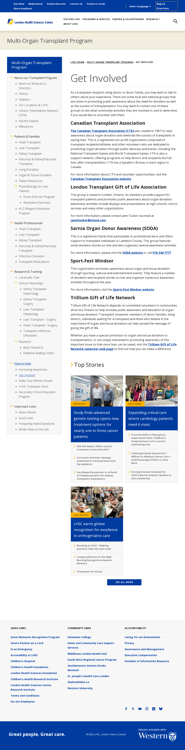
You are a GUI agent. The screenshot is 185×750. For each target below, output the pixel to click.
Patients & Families (27, 136)
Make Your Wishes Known (36, 381)
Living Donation (29, 169)
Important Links (25, 406)
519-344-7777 (161, 253)
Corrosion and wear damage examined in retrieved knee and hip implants (96, 461)
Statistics (24, 99)
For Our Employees (23, 701)
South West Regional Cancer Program (92, 659)
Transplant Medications (34, 262)
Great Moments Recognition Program (35, 637)
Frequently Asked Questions (37, 424)
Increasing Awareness (33, 369)
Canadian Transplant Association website (101, 179)
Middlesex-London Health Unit (87, 653)
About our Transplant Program (35, 78)
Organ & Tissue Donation (35, 175)
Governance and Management (144, 649)
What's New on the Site (34, 429)
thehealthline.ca (78, 682)
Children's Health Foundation (29, 667)
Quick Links (26, 418)
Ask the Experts (29, 121)
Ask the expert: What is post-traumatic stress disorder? (95, 448)
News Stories (27, 412)
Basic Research (33, 347)
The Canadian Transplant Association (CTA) (103, 131)
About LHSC (70, 23)
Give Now (19, 3)
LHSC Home (77, 62)
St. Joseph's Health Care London (88, 676)
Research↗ (153, 19)
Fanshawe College (79, 637)
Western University (80, 688)
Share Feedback (23, 8)
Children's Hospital (23, 661)
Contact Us (76, 3)
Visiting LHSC (72, 19)
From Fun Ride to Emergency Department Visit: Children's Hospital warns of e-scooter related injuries (148, 439)
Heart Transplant (30, 142)
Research (80, 403)
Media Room (36, 3)
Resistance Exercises (36, 203)
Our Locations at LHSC (33, 105)
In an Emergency (21, 649)
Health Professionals (28, 223)
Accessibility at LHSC (24, 655)
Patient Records (56, 3)
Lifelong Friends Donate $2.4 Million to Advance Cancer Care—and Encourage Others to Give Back (151, 458)
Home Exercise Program (39, 197)
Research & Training (28, 272)
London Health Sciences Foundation (34, 673)
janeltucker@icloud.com (88, 220)
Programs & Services (96, 19)
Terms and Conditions (25, 695)
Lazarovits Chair (29, 277)
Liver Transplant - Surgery (39, 319)
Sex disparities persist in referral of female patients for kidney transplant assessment (97, 475)
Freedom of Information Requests (147, 661)
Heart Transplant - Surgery (40, 325)
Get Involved (27, 375)
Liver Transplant (29, 148)
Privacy (129, 643)
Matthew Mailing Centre (38, 353)
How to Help (22, 364)
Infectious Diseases (31, 256)
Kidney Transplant (30, 154)
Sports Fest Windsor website (133, 290)
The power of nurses (89, 571)
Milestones (26, 127)
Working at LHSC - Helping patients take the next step (94, 547)
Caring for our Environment (142, 637)
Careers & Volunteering (128, 19)
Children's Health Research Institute (34, 679)
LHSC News (135, 403)
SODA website (132, 253)
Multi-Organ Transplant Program (49, 40)
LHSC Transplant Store (33, 386)
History (23, 94)
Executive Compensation (141, 655)
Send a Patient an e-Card (27, 643)
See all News (124, 582)
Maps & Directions (163, 6)
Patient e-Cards (96, 3)
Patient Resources (30, 181)
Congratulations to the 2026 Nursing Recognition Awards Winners (94, 560)
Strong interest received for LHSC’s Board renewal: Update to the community (151, 475)
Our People (81, 515)
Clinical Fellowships (31, 283)
